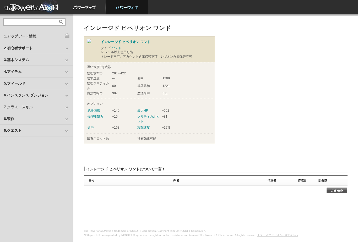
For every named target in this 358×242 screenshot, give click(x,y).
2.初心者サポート (18, 48)
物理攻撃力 (95, 116)
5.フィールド (14, 83)
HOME (31, 7)
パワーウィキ (127, 7)
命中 (91, 127)
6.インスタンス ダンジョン (26, 95)
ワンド (116, 48)
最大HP (142, 110)
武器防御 (94, 110)
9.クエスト (13, 130)
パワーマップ (84, 7)
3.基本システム (16, 60)
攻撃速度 (143, 127)
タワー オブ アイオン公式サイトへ (277, 235)
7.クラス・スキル (18, 107)
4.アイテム (13, 71)
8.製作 (9, 119)
